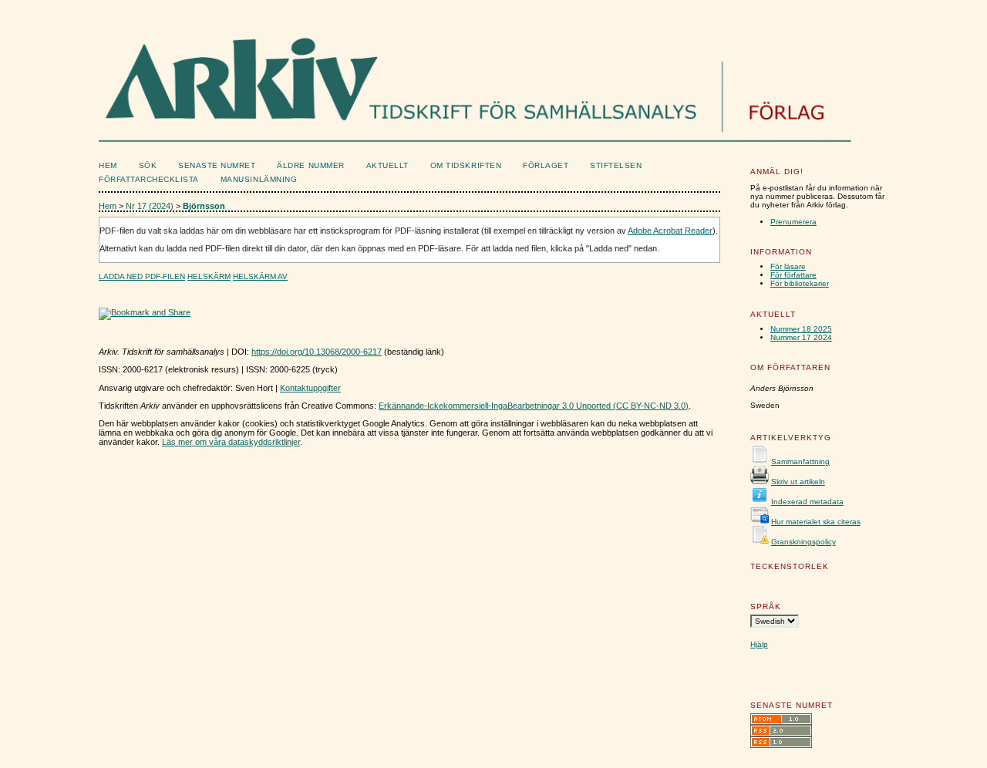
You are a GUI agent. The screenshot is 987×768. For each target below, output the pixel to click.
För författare (793, 275)
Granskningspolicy (803, 541)
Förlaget (545, 165)
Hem (108, 165)
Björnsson (204, 206)
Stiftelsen (616, 165)
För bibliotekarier (799, 283)
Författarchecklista (149, 179)
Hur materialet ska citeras (816, 521)
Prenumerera (793, 221)
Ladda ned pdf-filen (142, 276)
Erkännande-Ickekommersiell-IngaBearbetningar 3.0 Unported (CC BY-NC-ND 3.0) (534, 405)
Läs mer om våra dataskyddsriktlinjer (231, 441)
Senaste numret (216, 165)
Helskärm (209, 276)
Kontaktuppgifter (310, 387)
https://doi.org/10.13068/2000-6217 (316, 351)
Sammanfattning (800, 461)
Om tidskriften (465, 165)
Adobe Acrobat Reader (670, 230)
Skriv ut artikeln (798, 481)
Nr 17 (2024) (149, 206)
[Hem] (418, 135)
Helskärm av (260, 276)
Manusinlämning (259, 179)
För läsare (788, 266)
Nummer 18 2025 (801, 329)
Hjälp (759, 644)
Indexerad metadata (807, 501)
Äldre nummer (310, 165)
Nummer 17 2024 (801, 337)
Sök (148, 165)
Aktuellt (387, 165)
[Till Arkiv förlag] (804, 135)
